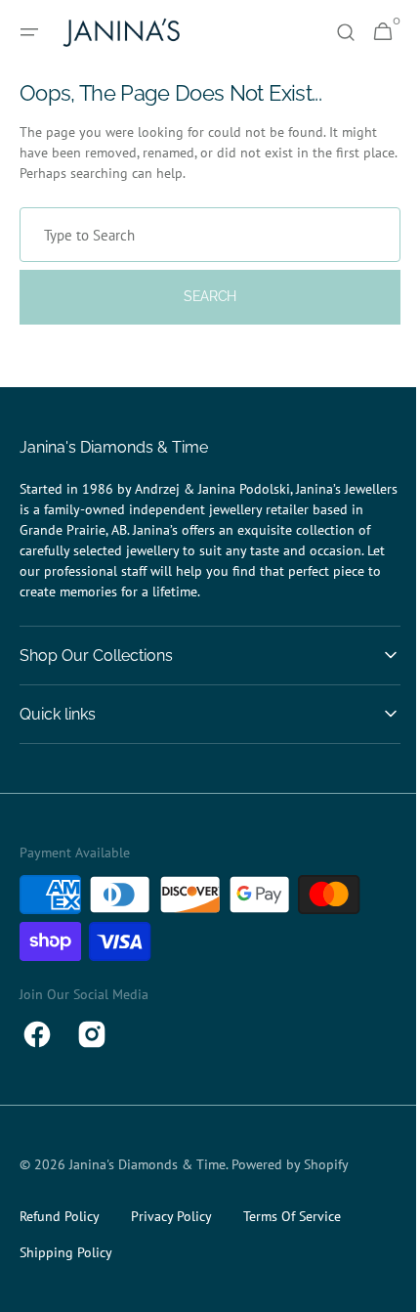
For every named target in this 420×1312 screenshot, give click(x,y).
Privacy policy (171, 1216)
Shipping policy (66, 1252)
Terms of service (292, 1216)
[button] (29, 32)
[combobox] (203, 234)
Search (202, 296)
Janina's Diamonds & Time (147, 1164)
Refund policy (60, 1216)
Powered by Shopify (290, 1164)
